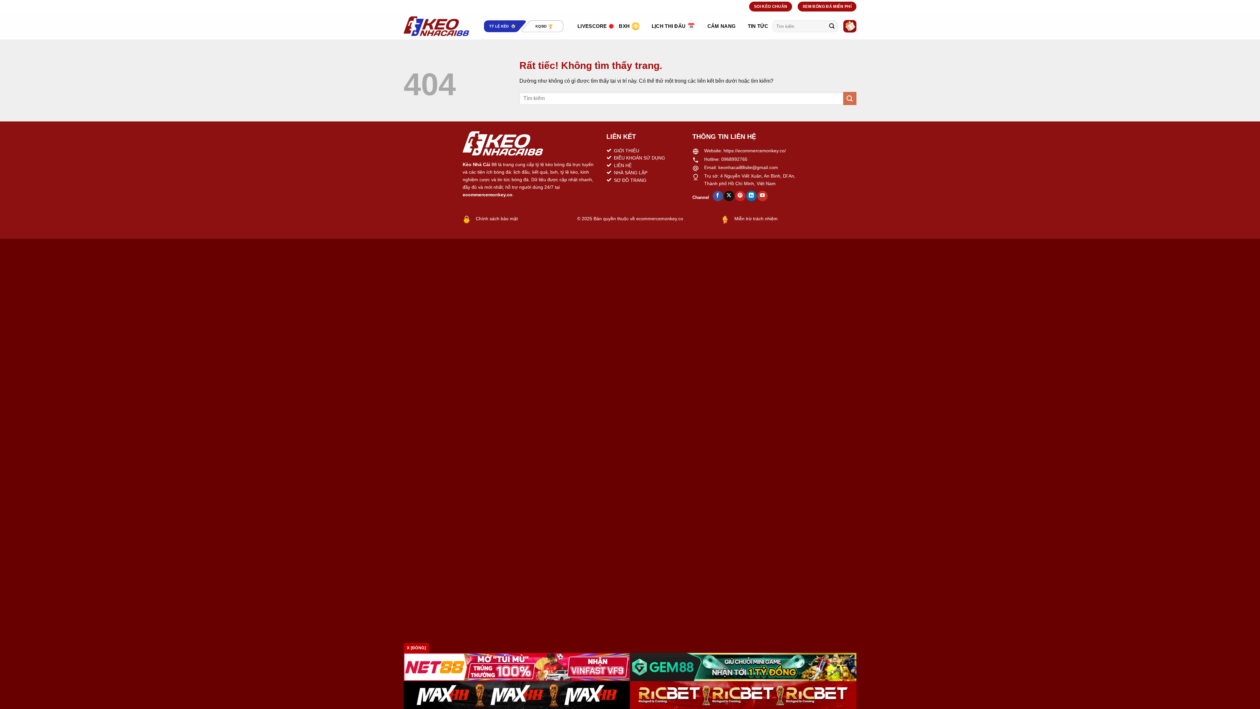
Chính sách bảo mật (497, 218)
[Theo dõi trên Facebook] (718, 196)
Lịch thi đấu (669, 26)
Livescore (592, 26)
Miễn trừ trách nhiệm (756, 218)
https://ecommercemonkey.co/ (755, 150)
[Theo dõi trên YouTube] (762, 196)
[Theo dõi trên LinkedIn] (751, 196)
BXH (624, 26)
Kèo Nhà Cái (476, 164)
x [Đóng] (416, 648)
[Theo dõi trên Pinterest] (740, 196)
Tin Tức (758, 26)
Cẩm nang (721, 26)
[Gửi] (831, 26)
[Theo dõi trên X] (729, 196)
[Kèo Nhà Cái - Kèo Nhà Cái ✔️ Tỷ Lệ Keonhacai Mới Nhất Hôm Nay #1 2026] (436, 26)
